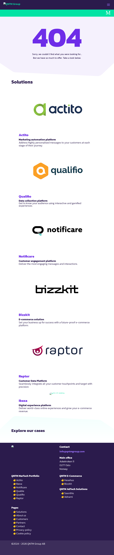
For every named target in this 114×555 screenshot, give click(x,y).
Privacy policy (24, 530)
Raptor (24, 376)
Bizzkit (24, 314)
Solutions (21, 512)
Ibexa (23, 400)
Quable (20, 491)
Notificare (26, 256)
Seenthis (69, 493)
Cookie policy (23, 533)
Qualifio (25, 196)
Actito (24, 135)
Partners (20, 522)
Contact (20, 526)
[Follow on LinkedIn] (101, 552)
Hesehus (69, 480)
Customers (22, 519)
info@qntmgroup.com (72, 451)
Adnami (68, 497)
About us (21, 515)
